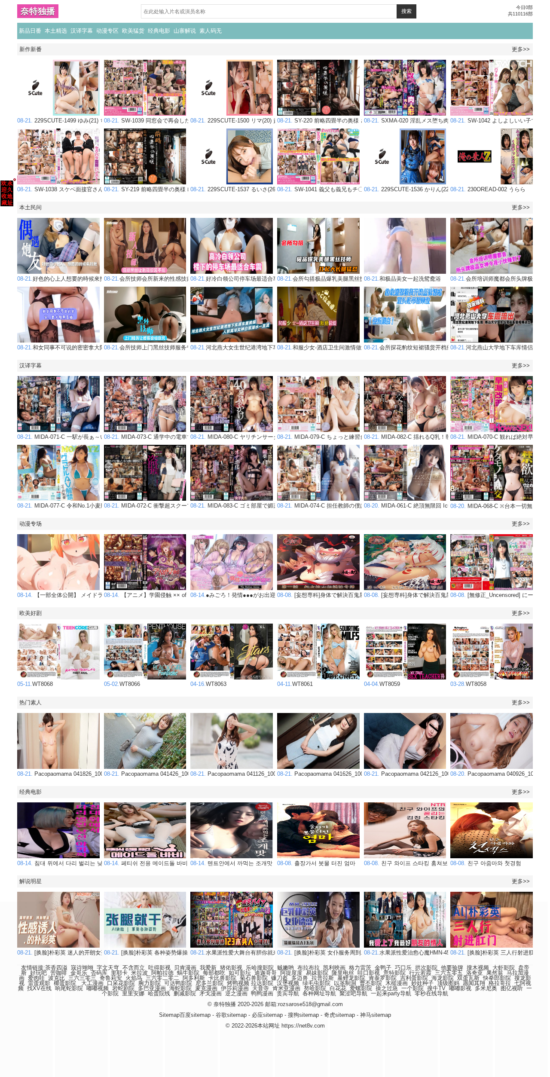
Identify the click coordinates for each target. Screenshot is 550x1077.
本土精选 (56, 31)
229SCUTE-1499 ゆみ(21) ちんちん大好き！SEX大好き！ (98, 120)
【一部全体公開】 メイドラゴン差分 (71, 595)
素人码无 (210, 31)
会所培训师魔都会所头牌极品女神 (500, 278)
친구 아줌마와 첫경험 (485, 863)
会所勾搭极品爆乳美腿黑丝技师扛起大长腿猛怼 (343, 278)
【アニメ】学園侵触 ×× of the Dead (157, 595)
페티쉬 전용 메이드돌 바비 (146, 863)
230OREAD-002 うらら (488, 189)
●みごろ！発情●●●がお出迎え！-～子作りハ (253, 595)
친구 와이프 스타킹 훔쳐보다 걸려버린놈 (423, 863)
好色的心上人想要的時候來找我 (64, 278)
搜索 (406, 11)
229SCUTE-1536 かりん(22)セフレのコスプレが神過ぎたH (445, 189)
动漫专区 (107, 31)
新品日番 (30, 31)
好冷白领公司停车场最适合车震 (237, 278)
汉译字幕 (81, 31)
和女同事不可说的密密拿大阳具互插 (69, 347)
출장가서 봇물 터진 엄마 (316, 863)
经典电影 (159, 31)
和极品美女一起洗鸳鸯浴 (402, 278)
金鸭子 (383, 967)
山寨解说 (185, 31)
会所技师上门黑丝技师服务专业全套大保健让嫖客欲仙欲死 (184, 347)
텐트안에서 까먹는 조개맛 (231, 863)
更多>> (521, 49)
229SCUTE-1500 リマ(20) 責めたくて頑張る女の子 (262, 120)
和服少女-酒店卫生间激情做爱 (322, 347)
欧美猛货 (133, 31)
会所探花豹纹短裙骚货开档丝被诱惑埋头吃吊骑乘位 (436, 347)
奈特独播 (38, 11)
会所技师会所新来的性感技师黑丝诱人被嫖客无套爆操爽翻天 (187, 278)
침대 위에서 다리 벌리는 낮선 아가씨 (72, 863)
